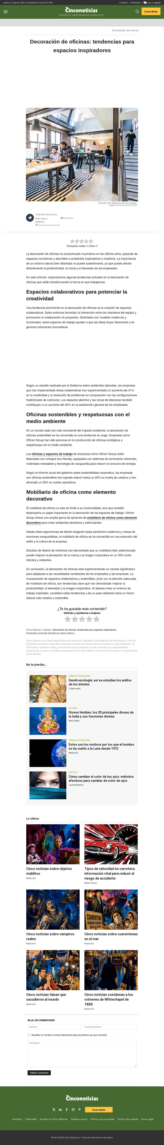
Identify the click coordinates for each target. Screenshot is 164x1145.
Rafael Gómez (90, 883)
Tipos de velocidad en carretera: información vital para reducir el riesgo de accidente (109, 873)
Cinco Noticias (33, 629)
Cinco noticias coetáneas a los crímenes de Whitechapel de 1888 (108, 999)
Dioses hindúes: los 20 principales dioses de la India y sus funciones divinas (101, 714)
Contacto (123, 2)
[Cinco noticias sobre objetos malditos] (53, 844)
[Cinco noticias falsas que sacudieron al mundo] (53, 970)
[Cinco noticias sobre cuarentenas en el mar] (111, 910)
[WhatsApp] (123, 219)
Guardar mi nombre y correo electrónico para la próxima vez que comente (69, 1034)
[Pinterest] (79, 1109)
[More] (138, 219)
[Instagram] (73, 1109)
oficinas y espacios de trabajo (52, 454)
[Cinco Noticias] (82, 1098)
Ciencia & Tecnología (79, 676)
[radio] (67, 619)
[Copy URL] (130, 219)
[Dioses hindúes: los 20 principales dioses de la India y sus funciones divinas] (47, 721)
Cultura (73, 708)
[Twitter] (53, 1109)
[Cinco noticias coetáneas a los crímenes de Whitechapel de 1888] (111, 970)
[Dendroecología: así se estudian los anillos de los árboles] (47, 689)
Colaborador (75, 688)
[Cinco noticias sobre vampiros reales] (53, 910)
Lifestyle (47, 629)
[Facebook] (116, 219)
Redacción (73, 752)
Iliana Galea (74, 720)
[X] (108, 219)
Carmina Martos (76, 785)
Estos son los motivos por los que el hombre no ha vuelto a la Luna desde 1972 (101, 746)
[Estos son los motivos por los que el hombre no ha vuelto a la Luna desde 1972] (47, 753)
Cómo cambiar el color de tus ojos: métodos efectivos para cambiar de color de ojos (101, 779)
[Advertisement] (82, 84)
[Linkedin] (60, 1109)
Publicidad (135, 2)
